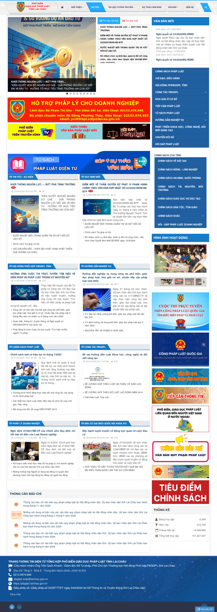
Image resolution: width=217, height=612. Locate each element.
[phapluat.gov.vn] (180, 349)
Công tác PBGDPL (166, 92)
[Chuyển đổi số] (180, 471)
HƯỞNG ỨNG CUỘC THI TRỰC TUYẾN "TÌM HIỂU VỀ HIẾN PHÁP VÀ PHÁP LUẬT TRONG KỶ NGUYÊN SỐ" (43, 275)
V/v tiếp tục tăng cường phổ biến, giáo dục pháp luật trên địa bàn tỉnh (114, 315)
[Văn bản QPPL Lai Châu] (180, 376)
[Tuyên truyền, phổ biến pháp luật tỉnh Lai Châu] (33, 7)
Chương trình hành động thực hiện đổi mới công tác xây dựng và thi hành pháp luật (43, 394)
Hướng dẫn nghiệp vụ (169, 120)
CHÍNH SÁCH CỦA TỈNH (167, 155)
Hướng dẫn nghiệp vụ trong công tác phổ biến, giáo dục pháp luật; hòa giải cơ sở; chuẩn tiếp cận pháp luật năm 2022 (114, 277)
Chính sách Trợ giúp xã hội (26, 243)
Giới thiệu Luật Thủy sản (97, 397)
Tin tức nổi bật (110, 20)
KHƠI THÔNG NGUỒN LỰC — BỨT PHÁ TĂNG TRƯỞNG (43, 184)
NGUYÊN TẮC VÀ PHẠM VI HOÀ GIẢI (104, 330)
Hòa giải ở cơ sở (166, 99)
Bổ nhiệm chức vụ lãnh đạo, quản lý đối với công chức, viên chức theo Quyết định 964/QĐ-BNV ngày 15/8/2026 (123, 59)
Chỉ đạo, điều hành (167, 78)
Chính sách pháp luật (169, 71)
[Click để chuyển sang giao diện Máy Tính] (19, 606)
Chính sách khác (169, 215)
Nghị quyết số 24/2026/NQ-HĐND (175, 43)
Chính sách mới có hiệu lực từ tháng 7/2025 (36, 354)
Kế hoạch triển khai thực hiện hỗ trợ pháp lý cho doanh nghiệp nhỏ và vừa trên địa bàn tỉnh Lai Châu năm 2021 (43, 465)
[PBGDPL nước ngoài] (180, 418)
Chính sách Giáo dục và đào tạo (179, 198)
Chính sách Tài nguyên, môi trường (180, 188)
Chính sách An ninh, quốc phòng (179, 178)
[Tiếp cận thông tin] (180, 395)
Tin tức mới (132, 20)
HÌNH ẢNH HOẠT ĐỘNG (171, 237)
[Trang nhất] (62, 7)
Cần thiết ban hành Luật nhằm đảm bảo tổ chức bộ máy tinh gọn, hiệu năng (42, 402)
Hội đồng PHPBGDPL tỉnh (171, 85)
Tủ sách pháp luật (167, 113)
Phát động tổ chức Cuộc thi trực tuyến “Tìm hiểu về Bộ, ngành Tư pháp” (40, 331)
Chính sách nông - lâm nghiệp (178, 169)
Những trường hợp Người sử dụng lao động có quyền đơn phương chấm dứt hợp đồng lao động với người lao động (40, 473)
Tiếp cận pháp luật (167, 106)
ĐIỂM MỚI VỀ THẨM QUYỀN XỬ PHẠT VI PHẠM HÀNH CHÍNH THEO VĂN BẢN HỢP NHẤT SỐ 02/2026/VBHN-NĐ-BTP (123, 39)
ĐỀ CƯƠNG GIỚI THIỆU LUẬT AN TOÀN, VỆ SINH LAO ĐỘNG (113, 385)
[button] (77, 7)
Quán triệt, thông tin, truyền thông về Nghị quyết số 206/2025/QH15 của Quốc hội (38, 323)
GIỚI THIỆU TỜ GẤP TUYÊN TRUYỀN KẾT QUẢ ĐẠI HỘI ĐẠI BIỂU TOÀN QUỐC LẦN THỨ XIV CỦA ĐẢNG (114, 468)
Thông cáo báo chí (25, 493)
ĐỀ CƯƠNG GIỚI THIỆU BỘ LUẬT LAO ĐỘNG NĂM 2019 (114, 392)
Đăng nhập (15, 594)
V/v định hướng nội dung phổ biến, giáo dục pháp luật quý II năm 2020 (114, 324)
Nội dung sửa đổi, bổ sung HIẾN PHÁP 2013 (35, 409)
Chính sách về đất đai (172, 160)
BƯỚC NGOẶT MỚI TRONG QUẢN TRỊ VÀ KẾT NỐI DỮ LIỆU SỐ (41, 237)
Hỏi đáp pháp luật (167, 144)
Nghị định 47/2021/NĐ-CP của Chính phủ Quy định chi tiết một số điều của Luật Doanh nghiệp (43, 432)
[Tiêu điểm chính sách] (180, 491)
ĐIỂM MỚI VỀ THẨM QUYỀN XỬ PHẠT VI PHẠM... (38, 84)
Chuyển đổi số (164, 137)
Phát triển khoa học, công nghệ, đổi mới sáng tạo (180, 128)
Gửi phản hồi (207, 609)
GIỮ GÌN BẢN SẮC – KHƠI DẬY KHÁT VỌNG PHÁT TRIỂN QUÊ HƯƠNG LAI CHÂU (42, 250)
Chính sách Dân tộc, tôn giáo (177, 207)
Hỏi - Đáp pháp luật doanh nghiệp (180, 224)
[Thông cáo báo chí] (180, 448)
